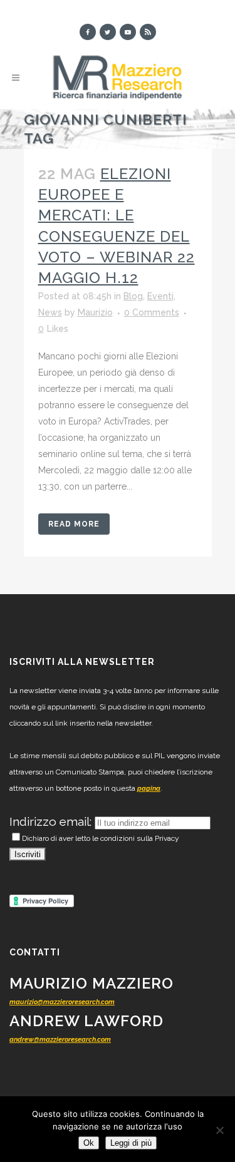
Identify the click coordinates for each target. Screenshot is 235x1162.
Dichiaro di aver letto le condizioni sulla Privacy (100, 838)
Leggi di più (131, 1143)
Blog (133, 296)
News (50, 312)
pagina (148, 788)
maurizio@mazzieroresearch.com (62, 1002)
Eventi (160, 296)
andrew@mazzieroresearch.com (60, 1040)
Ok (88, 1143)
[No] (219, 1130)
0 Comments (151, 312)
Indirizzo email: (52, 821)
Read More (74, 524)
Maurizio (95, 312)
